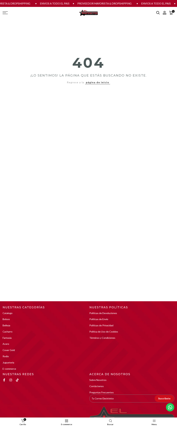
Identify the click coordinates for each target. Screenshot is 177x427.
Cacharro (7, 331)
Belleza (6, 325)
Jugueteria (8, 362)
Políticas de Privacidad (101, 325)
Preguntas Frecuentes (101, 392)
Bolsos (6, 319)
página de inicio (97, 82)
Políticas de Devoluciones (103, 313)
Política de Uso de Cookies (103, 331)
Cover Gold (9, 350)
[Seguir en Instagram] (10, 380)
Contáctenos (96, 386)
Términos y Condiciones (102, 337)
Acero (6, 343)
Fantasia (7, 337)
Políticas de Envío (98, 319)
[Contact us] (170, 407)
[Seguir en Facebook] (4, 380)
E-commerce (9, 368)
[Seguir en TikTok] (17, 380)
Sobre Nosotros (97, 379)
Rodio (6, 356)
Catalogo (7, 313)
